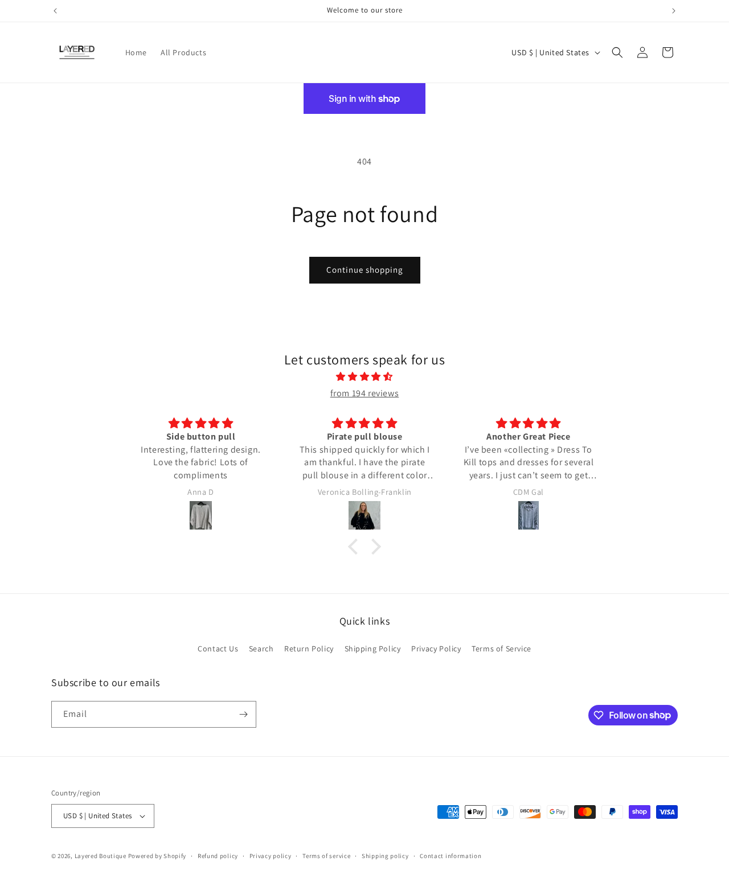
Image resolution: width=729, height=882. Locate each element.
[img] (364, 376)
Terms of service (326, 856)
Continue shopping (364, 269)
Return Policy (309, 648)
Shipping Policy (373, 648)
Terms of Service (501, 648)
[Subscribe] (243, 714)
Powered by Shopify (157, 856)
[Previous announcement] (55, 11)
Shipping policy (385, 856)
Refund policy (218, 856)
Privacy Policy (436, 648)
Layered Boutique (101, 856)
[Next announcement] (673, 11)
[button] (617, 52)
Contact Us (218, 648)
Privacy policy (270, 856)
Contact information (450, 856)
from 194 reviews (364, 393)
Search (261, 648)
